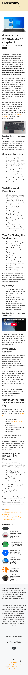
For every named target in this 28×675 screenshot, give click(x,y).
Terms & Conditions (14, 667)
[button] (19, 7)
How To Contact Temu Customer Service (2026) (14, 570)
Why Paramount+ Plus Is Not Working (15, 553)
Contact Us (12, 669)
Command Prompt (16, 421)
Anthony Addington (6, 45)
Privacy (15, 665)
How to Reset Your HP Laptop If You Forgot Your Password (15, 562)
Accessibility (8, 665)
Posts (6, 669)
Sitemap (14, 662)
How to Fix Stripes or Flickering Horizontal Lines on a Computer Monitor (16, 545)
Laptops (4, 48)
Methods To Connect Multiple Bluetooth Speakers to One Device (15, 536)
